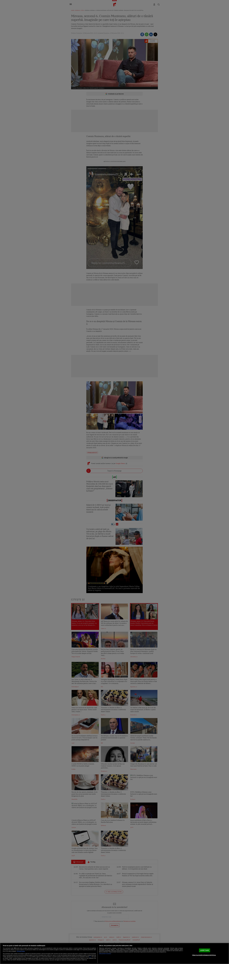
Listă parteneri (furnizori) (105, 953)
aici (90, 956)
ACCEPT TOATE (204, 950)
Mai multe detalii (21, 951)
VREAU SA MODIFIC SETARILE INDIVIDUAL (204, 955)
